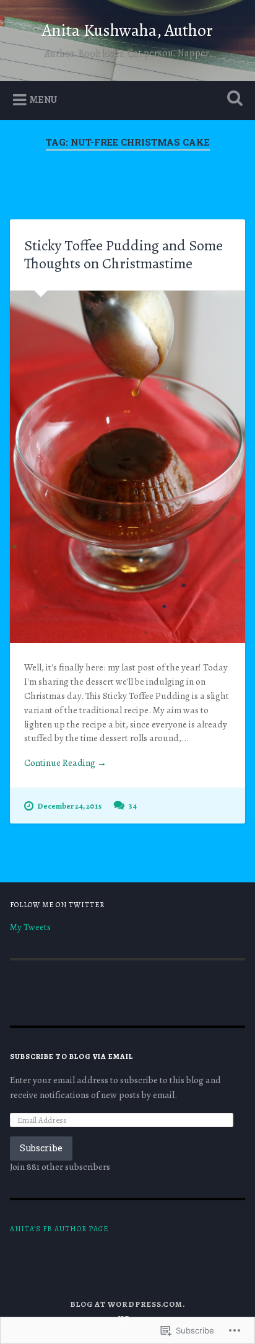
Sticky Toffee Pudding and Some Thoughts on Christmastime (123, 254)
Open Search (232, 99)
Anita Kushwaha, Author (127, 30)
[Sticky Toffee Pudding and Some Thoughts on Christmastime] (127, 467)
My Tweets (30, 927)
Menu (43, 100)
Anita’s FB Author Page (59, 1229)
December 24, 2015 (69, 806)
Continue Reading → (65, 763)
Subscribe (41, 1148)
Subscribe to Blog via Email (71, 1056)
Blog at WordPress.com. (127, 1304)
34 (132, 806)
